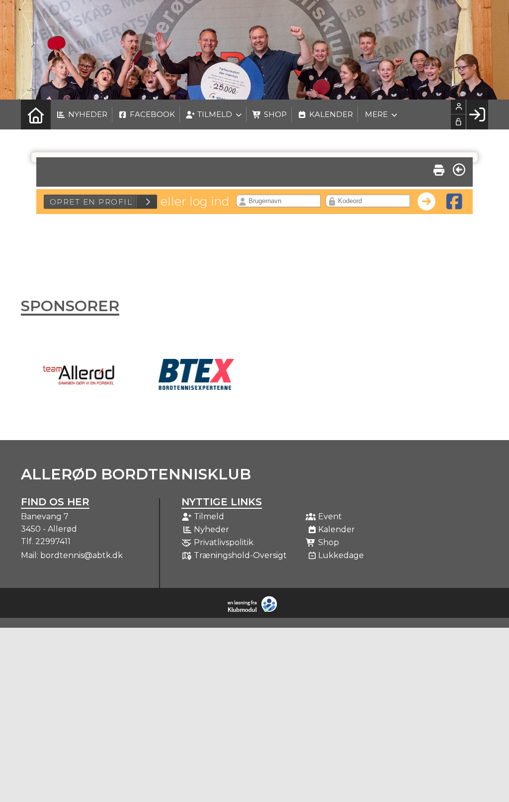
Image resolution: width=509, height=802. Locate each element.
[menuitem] (36, 114)
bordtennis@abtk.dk (81, 555)
